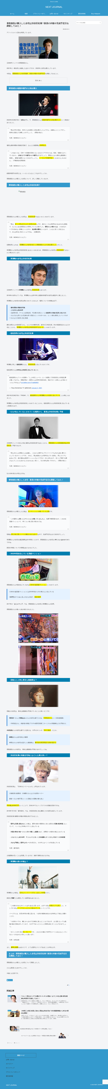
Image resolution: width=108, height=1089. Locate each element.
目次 (36, 80)
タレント (10, 980)
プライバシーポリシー (13, 1072)
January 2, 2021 (37, 388)
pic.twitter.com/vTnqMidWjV (30, 382)
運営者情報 (9, 1076)
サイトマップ (10, 1068)
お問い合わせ (10, 1059)
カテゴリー (9, 1064)
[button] (100, 23)
